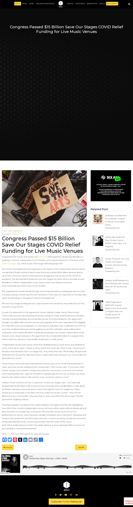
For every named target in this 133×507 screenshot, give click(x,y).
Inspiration (92, 4)
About (102, 4)
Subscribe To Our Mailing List (66, 501)
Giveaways (80, 4)
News (24, 4)
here (9, 434)
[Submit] (129, 4)
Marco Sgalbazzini (15, 231)
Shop (17, 4)
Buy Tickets (112, 4)
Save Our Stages (9, 263)
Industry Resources (45, 4)
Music (31, 4)
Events (70, 4)
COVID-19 (42, 257)
